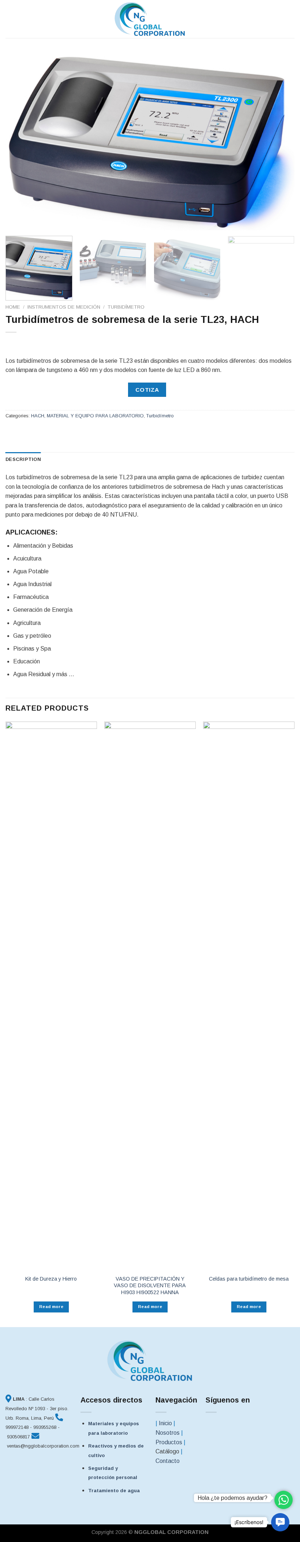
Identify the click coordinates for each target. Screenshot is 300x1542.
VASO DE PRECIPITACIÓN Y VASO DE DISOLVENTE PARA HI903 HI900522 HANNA (150, 1285)
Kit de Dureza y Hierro (51, 1279)
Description (23, 459)
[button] (280, 1522)
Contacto (167, 1461)
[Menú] (9, 19)
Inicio (165, 1423)
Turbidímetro (126, 307)
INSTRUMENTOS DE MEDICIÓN (63, 307)
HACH (37, 415)
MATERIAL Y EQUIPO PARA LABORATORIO (95, 415)
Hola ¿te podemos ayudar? (232, 1498)
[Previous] (20, 141)
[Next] (279, 141)
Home (12, 307)
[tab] (23, 459)
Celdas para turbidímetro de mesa (249, 1279)
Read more (51, 1306)
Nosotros (167, 1433)
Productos (168, 1442)
